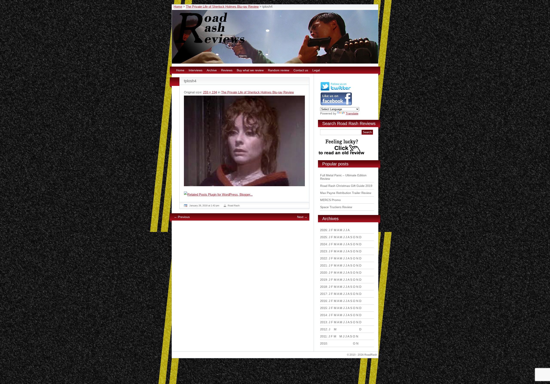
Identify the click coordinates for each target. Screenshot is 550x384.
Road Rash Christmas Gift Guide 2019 (346, 185)
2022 (323, 258)
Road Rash (234, 205)
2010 (323, 343)
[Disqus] (244, 282)
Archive (212, 70)
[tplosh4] (244, 141)
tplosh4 (190, 81)
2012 (323, 329)
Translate (352, 113)
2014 (323, 315)
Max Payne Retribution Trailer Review (345, 193)
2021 (323, 265)
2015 (323, 308)
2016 (323, 301)
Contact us (300, 70)
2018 (323, 286)
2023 (323, 251)
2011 (323, 336)
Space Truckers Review (336, 207)
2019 (323, 279)
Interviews (195, 70)
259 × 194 (210, 92)
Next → (302, 217)
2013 (323, 322)
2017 (323, 294)
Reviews (226, 70)
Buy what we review (250, 70)
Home (178, 6)
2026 (323, 230)
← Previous (182, 217)
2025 (323, 237)
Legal (316, 70)
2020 (323, 272)
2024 (323, 244)
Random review (278, 70)
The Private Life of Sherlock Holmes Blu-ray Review (222, 6)
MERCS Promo (330, 200)
